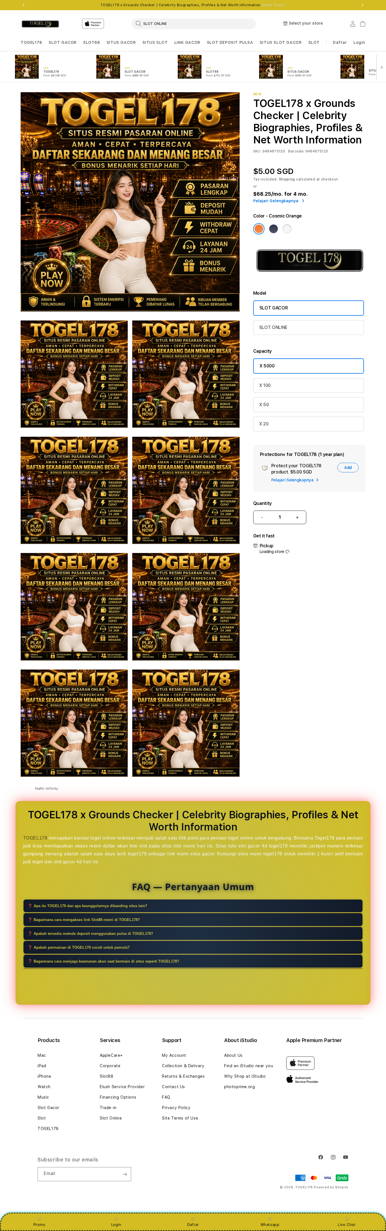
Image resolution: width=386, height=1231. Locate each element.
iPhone (44, 1076)
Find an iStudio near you (248, 1066)
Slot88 (107, 1076)
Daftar (193, 1224)
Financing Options (118, 1097)
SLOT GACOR (63, 42)
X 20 (264, 424)
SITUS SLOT (155, 42)
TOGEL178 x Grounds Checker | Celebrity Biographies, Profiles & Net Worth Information (193, 5)
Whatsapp (270, 1224)
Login (116, 1224)
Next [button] (362, 5)
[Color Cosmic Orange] (258, 228)
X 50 (264, 404)
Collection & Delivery (183, 1066)
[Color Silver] (287, 228)
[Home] (40, 24)
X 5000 (267, 366)
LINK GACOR (187, 42)
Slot (42, 1118)
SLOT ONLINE (273, 327)
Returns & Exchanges (183, 1076)
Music (43, 1097)
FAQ (166, 1097)
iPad (42, 1066)
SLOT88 (91, 42)
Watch (44, 1086)
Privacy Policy (176, 1107)
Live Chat (346, 1224)
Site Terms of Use (180, 1118)
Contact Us (173, 1086)
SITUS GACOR (121, 42)
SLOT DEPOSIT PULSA (230, 42)
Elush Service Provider (122, 1086)
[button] (31, 42)
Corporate (110, 1066)
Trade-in (108, 1107)
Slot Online (111, 1118)
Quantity (262, 503)
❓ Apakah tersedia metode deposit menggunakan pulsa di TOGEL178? (90, 934)
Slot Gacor (48, 1107)
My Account (174, 1055)
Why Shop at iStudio (245, 1076)
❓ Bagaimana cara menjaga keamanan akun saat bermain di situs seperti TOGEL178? (103, 961)
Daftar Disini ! (274, 5)
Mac (42, 1055)
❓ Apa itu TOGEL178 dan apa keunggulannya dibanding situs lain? (87, 906)
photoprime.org (239, 1086)
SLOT (314, 42)
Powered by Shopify (331, 1187)
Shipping (287, 179)
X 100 (265, 385)
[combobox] (193, 23)
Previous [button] (23, 5)
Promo (39, 1224)
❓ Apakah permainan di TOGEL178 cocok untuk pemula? (79, 948)
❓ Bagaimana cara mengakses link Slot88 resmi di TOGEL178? (84, 920)
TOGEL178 (31, 42)
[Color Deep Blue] (273, 228)
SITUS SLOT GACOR (281, 42)
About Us (233, 1055)
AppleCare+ (111, 1055)
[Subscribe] (124, 1174)
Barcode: (296, 151)
